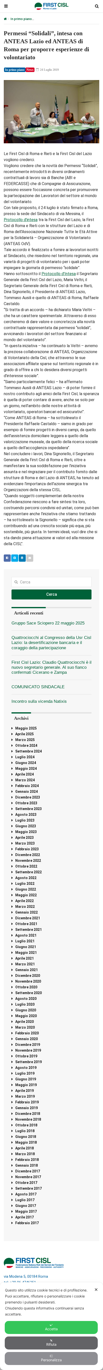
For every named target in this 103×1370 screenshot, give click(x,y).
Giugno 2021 (25, 947)
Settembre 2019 (28, 1062)
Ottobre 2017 (26, 1183)
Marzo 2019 (25, 1096)
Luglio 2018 (24, 1131)
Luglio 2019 (24, 1073)
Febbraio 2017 (27, 1223)
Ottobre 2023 (26, 803)
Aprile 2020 (24, 1022)
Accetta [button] (51, 1329)
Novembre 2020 (28, 981)
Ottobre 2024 (26, 746)
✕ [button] (96, 1289)
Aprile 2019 (24, 1091)
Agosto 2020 (25, 999)
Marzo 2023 (25, 843)
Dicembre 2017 (27, 1171)
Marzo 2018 (25, 1154)
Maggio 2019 (26, 1085)
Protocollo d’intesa (21, 219)
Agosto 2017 (25, 1194)
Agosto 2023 (25, 815)
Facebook (7, 558)
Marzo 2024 (25, 780)
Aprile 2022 (24, 901)
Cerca (51, 594)
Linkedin (22, 558)
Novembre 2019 (28, 1050)
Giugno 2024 (25, 763)
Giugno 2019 (25, 1079)
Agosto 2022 (25, 878)
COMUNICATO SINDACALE (38, 686)
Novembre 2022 (28, 861)
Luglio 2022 (24, 884)
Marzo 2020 (25, 1027)
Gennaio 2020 (26, 1039)
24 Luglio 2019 (49, 70)
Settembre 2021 (28, 930)
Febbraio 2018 (27, 1160)
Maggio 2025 (26, 728)
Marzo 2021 (25, 964)
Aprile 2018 (24, 1148)
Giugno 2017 (25, 1206)
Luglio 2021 (24, 941)
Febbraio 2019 (27, 1102)
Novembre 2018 (28, 1119)
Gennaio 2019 (26, 1108)
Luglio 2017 (24, 1200)
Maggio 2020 (26, 1016)
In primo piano (21, 19)
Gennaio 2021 (26, 970)
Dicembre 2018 (27, 1114)
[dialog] (51, 1326)
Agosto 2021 (25, 935)
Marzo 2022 (25, 907)
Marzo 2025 (25, 740)
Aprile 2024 (24, 774)
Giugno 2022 (25, 889)
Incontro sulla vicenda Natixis (39, 701)
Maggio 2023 (26, 832)
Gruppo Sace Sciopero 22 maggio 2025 (48, 623)
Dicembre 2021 (27, 918)
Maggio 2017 (26, 1211)
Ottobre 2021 (26, 924)
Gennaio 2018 (26, 1165)
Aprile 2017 (24, 1217)
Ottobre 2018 (26, 1125)
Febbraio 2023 (27, 849)
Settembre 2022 (28, 872)
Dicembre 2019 (27, 1045)
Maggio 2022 (26, 895)
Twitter (14, 558)
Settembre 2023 (28, 809)
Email (29, 558)
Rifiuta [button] (51, 1344)
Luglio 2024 (24, 757)
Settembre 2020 (28, 993)
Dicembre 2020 (27, 976)
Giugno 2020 (25, 1010)
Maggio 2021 (26, 953)
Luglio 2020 (24, 1004)
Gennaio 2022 (26, 912)
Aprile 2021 (24, 958)
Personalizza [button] (51, 1360)
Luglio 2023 (24, 820)
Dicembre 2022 (27, 855)
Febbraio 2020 (27, 1033)
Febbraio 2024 (27, 786)
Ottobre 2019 (26, 1056)
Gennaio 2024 (26, 792)
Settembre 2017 (28, 1188)
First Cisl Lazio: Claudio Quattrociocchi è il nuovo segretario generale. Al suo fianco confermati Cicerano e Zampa (52, 667)
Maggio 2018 (26, 1142)
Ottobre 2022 (26, 866)
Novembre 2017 (28, 1177)
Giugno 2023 (25, 826)
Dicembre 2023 (27, 797)
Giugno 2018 (25, 1137)
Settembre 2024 (28, 751)
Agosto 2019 (25, 1068)
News (30, 70)
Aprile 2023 (24, 838)
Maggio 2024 (26, 769)
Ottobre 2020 (26, 987)
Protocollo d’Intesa (59, 273)
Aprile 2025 (24, 734)
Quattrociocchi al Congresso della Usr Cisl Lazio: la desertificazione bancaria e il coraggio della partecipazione (51, 642)
